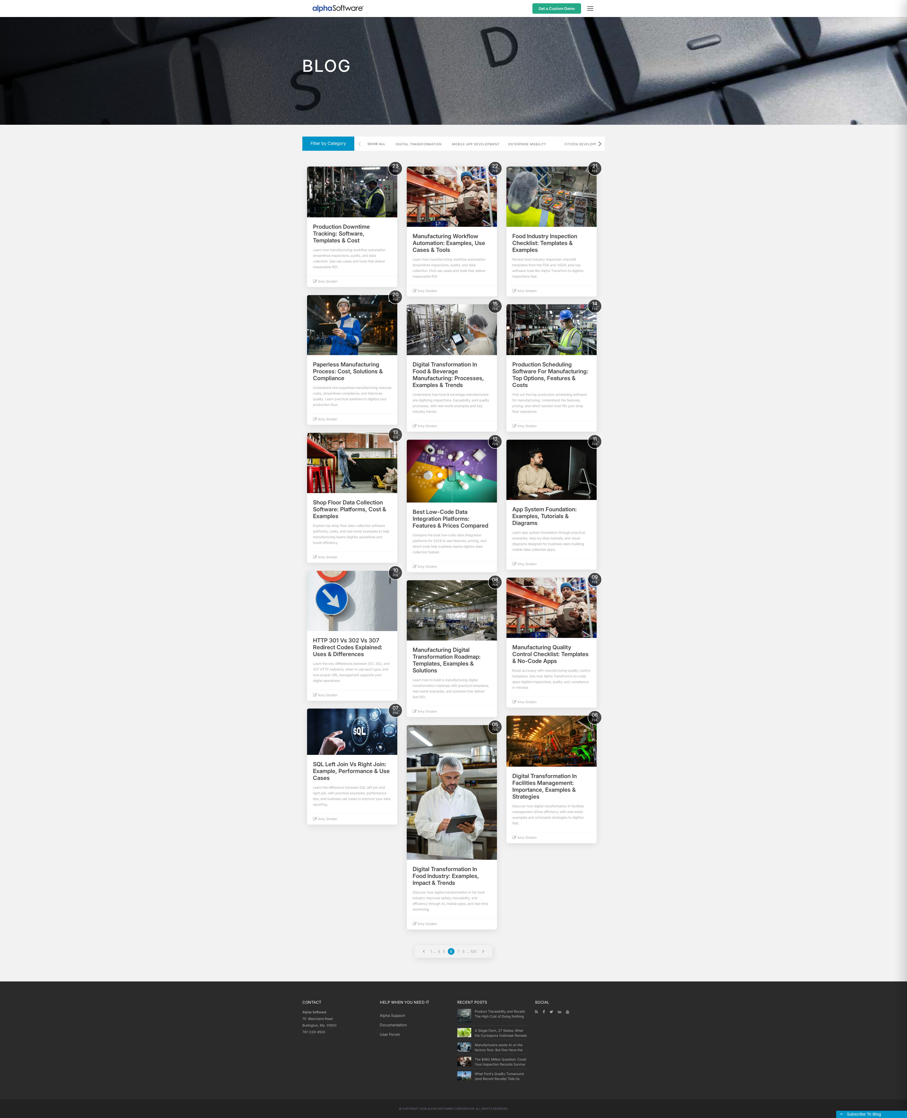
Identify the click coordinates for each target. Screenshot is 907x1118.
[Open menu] (590, 8)
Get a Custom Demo (557, 8)
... (434, 951)
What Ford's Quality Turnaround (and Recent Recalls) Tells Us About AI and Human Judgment (499, 1076)
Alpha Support (392, 1015)
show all (376, 144)
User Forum (390, 1034)
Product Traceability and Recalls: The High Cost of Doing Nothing (500, 1013)
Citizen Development (585, 144)
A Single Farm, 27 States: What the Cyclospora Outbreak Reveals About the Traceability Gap (501, 1032)
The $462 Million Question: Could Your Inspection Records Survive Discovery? (500, 1061)
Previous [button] (359, 144)
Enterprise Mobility (527, 144)
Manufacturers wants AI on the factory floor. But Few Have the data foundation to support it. (498, 1047)
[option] (421, 144)
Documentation (393, 1025)
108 (473, 951)
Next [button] (600, 144)
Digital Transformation (419, 144)
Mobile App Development (476, 144)
